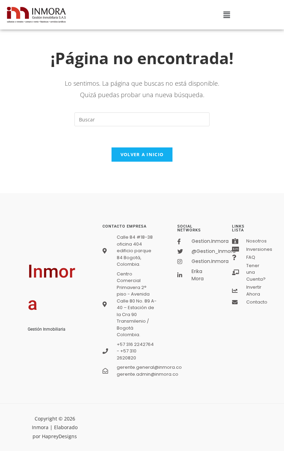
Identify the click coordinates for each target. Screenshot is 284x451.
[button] (227, 14)
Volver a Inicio (142, 154)
